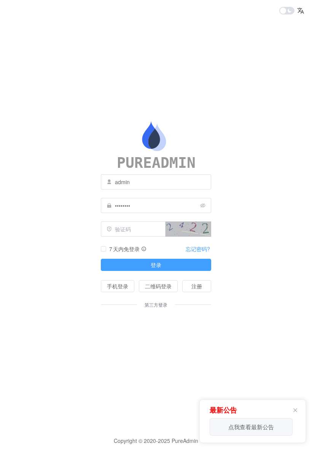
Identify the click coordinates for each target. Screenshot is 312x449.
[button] (300, 10)
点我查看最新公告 (251, 427)
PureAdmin (184, 440)
